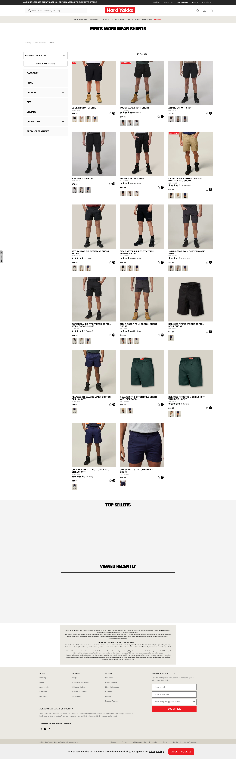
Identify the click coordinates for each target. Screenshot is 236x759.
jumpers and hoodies (149, 655)
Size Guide (76, 696)
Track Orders (182, 2)
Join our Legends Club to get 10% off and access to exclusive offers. (60, 2)
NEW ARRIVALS (81, 20)
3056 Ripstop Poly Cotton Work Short (186, 252)
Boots (41, 682)
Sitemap (113, 742)
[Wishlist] (110, 113)
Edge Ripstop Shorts (84, 108)
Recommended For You (35, 55)
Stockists (156, 2)
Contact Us (168, 2)
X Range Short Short (180, 108)
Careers (108, 692)
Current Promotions (190, 742)
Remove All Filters (45, 64)
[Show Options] (194, 702)
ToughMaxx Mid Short (133, 178)
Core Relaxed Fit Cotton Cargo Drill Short (90, 471)
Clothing (28, 42)
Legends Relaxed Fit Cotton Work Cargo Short (185, 179)
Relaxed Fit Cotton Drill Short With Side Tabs (138, 398)
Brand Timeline (111, 682)
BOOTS (106, 20)
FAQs (74, 678)
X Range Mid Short (82, 178)
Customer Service (79, 692)
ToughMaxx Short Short (134, 108)
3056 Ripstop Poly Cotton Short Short (138, 325)
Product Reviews (112, 701)
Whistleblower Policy (140, 742)
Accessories (44, 687)
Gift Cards (43, 696)
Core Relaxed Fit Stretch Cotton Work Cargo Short (91, 325)
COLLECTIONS (133, 20)
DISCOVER (147, 20)
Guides (108, 696)
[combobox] (56, 10)
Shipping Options (78, 687)
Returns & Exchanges (80, 682)
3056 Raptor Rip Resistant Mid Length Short (137, 252)
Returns (195, 2)
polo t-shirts (75, 657)
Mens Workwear (40, 42)
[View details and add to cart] (113, 113)
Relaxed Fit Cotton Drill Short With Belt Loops (186, 398)
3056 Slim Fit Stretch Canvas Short (136, 471)
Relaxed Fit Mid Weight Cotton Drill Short (186, 325)
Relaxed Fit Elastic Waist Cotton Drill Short (91, 398)
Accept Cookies (181, 752)
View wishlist (197, 10)
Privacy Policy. (156, 751)
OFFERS (158, 20)
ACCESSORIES (117, 20)
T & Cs (175, 742)
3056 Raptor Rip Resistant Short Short (90, 252)
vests (67, 657)
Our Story (109, 678)
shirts (168, 655)
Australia (205, 2)
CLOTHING (95, 20)
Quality (154, 742)
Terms (165, 742)
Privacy (124, 742)
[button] (142, 112)
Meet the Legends (112, 687)
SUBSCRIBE (174, 709)
